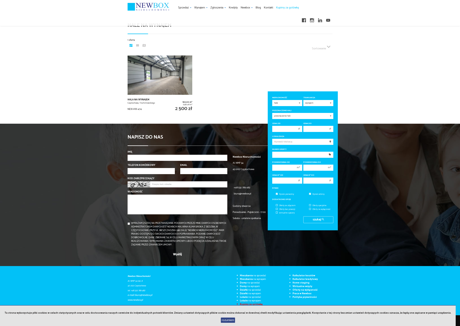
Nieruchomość (279, 97)
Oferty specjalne (319, 205)
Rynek (275, 188)
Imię (130, 152)
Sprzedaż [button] (184, 7)
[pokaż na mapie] (144, 46)
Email (183, 165)
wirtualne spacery (287, 213)
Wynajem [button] (200, 7)
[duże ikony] (131, 46)
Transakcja (309, 97)
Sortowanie (319, 48)
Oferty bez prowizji (287, 209)
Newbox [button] (246, 7)
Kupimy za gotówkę (287, 7)
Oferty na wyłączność (321, 209)
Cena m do (308, 175)
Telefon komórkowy (141, 165)
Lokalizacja (278, 136)
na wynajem (253, 279)
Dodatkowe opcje (281, 199)
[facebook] (304, 19)
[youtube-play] (328, 19)
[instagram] (312, 19)
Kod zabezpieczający (141, 178)
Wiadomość (135, 192)
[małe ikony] (137, 46)
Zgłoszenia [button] (217, 7)
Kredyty (233, 7)
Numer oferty (279, 149)
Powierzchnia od (281, 162)
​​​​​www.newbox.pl (135, 300)
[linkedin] (320, 19)
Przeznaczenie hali (281, 110)
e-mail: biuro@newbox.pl (140, 295)
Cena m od (277, 175)
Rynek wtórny (318, 194)
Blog (258, 7)
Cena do (307, 123)
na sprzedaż (253, 276)
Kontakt (268, 7)
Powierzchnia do (312, 162)
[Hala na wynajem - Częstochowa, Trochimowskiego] (160, 86)
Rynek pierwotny (286, 194)
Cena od (276, 123)
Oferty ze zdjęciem (287, 205)
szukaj (317, 219)
